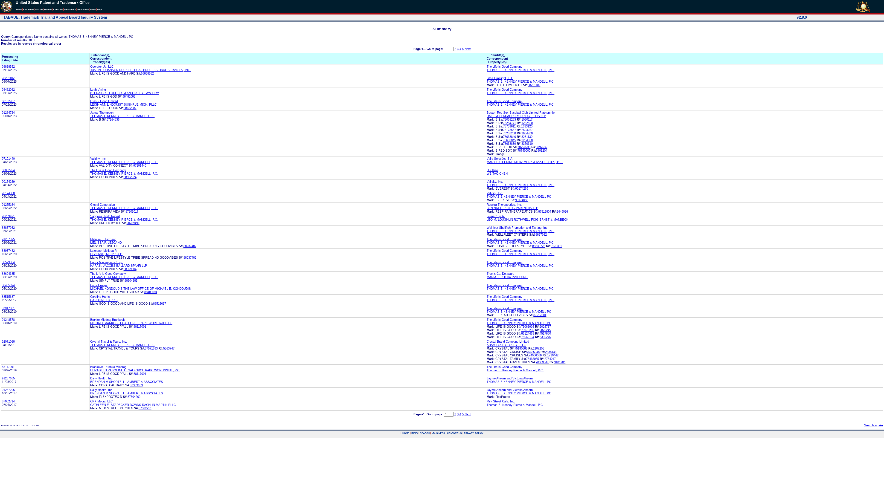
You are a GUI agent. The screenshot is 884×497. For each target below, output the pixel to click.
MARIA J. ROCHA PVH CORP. (507, 277)
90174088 (8, 193)
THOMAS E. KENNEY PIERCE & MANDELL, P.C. (520, 70)
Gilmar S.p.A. (496, 216)
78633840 (509, 137)
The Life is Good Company (504, 66)
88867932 (8, 227)
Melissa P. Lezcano (103, 239)
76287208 (509, 133)
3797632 (541, 147)
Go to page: (435, 49)
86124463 (527, 333)
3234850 (527, 140)
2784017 (550, 359)
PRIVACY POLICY (473, 433)
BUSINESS (438, 433)
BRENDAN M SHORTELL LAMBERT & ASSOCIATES (126, 382)
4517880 (545, 333)
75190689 (521, 348)
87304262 (134, 397)
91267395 (8, 239)
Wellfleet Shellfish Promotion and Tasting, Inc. (517, 227)
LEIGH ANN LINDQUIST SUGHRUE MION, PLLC (123, 104)
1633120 (526, 126)
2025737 (545, 326)
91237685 (8, 378)
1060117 (526, 119)
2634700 (527, 133)
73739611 (509, 126)
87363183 (136, 385)
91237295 (8, 390)
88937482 (189, 246)
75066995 (527, 326)
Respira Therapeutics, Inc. (504, 204)
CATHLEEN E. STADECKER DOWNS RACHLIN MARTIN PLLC (133, 405)
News (93, 9)
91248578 (8, 319)
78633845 (509, 140)
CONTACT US (454, 433)
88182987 (8, 101)
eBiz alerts (83, 9)
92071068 (8, 341)
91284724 (8, 112)
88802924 (8, 170)
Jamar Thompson (101, 112)
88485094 (8, 285)
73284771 (509, 123)
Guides (48, 9)
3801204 (541, 150)
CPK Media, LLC (101, 401)
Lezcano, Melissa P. (103, 250)
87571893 (151, 348)
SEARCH (425, 433)
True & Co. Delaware (500, 273)
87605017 (131, 211)
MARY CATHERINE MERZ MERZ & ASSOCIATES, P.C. (525, 162)
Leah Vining (98, 89)
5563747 (168, 348)
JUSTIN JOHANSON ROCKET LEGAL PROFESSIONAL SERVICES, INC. (140, 70)
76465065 (532, 359)
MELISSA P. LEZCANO (106, 242)
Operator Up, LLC (101, 66)
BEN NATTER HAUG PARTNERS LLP (512, 208)
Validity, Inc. (98, 158)
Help (99, 9)
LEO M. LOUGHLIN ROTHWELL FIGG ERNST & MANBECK (527, 219)
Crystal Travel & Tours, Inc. (108, 341)
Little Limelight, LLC (500, 78)
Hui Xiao (492, 170)
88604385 (8, 273)
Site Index (28, 9)
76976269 (527, 330)
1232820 (527, 123)
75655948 (533, 352)
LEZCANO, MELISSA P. (106, 254)
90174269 (8, 181)
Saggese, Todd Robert (105, 216)
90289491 (8, 216)
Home (19, 9)
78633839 (509, 143)
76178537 (509, 130)
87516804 (544, 211)
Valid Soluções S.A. (500, 158)
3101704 (559, 362)
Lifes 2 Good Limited (104, 101)
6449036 (562, 211)
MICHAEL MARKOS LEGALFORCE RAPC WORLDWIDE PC (131, 323)
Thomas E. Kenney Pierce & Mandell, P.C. (515, 370)
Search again (873, 425)
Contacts (58, 9)
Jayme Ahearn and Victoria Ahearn (510, 378)
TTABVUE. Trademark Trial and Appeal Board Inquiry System (54, 17)
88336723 (538, 246)
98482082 (8, 89)
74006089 (535, 355)
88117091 (140, 326)
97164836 (113, 119)
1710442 (552, 355)
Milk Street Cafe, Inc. (501, 401)
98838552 (8, 66)
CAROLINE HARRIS (104, 300)
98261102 (8, 78)
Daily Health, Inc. (101, 378)
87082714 (8, 401)
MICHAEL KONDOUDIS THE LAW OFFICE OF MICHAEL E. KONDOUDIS (140, 288)
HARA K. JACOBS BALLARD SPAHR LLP (118, 265)
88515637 (8, 296)
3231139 (526, 137)
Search (39, 9)
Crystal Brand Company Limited (508, 341)
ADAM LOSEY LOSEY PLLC (506, 345)
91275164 (8, 204)
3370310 (527, 143)
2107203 (538, 348)
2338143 (550, 352)
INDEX (415, 433)
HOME (405, 433)
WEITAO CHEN (497, 173)
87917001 (8, 308)
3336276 (545, 337)
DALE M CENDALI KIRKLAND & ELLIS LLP (516, 116)
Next (468, 49)
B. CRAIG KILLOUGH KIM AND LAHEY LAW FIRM (124, 93)
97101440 (8, 158)
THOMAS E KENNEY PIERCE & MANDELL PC (122, 116)
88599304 (8, 262)
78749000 (524, 150)
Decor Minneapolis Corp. (106, 262)
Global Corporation (102, 204)
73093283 (509, 119)
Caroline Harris (100, 296)
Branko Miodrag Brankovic (107, 319)
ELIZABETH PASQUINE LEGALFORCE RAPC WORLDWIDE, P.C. (135, 370)
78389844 (542, 362)
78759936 (524, 147)
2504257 (527, 130)
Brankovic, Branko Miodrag (108, 367)
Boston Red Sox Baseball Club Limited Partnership (521, 112)
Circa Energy (99, 285)
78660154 (527, 337)
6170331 (556, 246)
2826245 (545, 330)
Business (70, 9)
